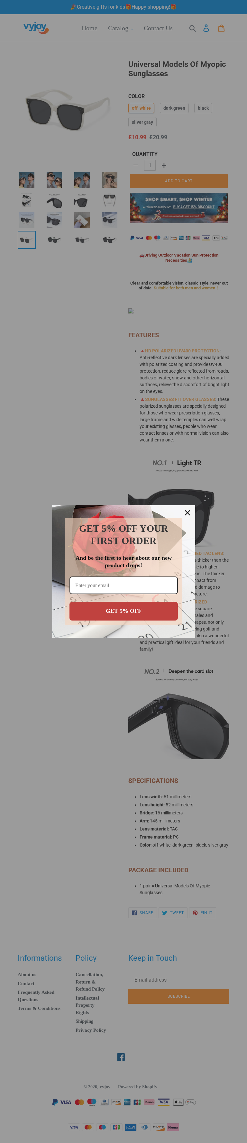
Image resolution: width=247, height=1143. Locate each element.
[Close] (187, 513)
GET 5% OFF (124, 611)
